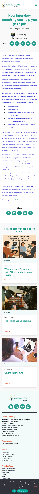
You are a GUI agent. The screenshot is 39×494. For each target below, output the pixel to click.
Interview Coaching (7, 433)
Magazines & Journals (8, 456)
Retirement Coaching (8, 423)
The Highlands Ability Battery (10, 443)
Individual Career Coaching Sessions (12, 425)
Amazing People (8, 466)
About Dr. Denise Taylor (8, 470)
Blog (3, 476)
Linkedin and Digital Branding (10, 435)
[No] (36, 486)
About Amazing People (8, 468)
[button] (12, 43)
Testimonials (5, 474)
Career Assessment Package (10, 429)
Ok (14, 491)
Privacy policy (22, 491)
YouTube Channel (7, 460)
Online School (6, 478)
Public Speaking (6, 458)
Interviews (25, 29)
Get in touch (5, 472)
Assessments (7, 441)
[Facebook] (10, 406)
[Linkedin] (28, 406)
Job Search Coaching (8, 431)
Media (4, 449)
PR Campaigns (6, 452)
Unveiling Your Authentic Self (10, 427)
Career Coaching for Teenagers (11, 421)
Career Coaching (8, 416)
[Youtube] (22, 406)
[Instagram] (16, 406)
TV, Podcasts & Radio (8, 454)
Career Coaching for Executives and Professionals (16, 419)
